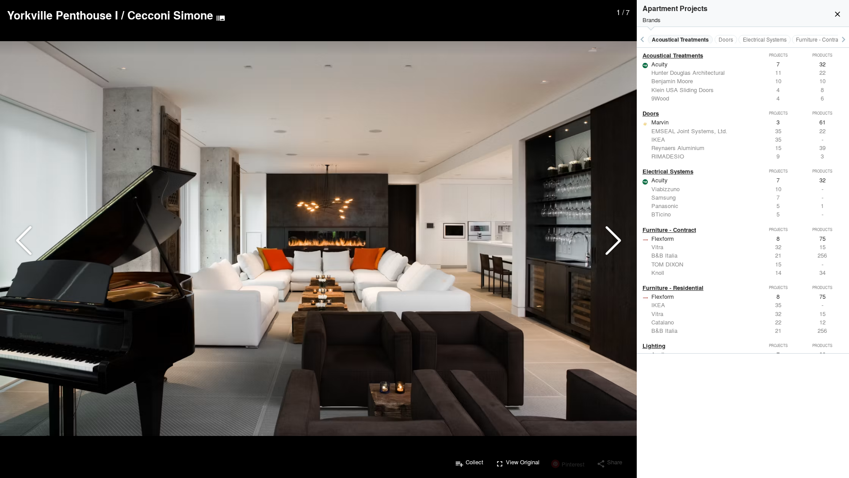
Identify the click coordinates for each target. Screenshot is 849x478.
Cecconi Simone (170, 15)
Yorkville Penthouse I (62, 15)
